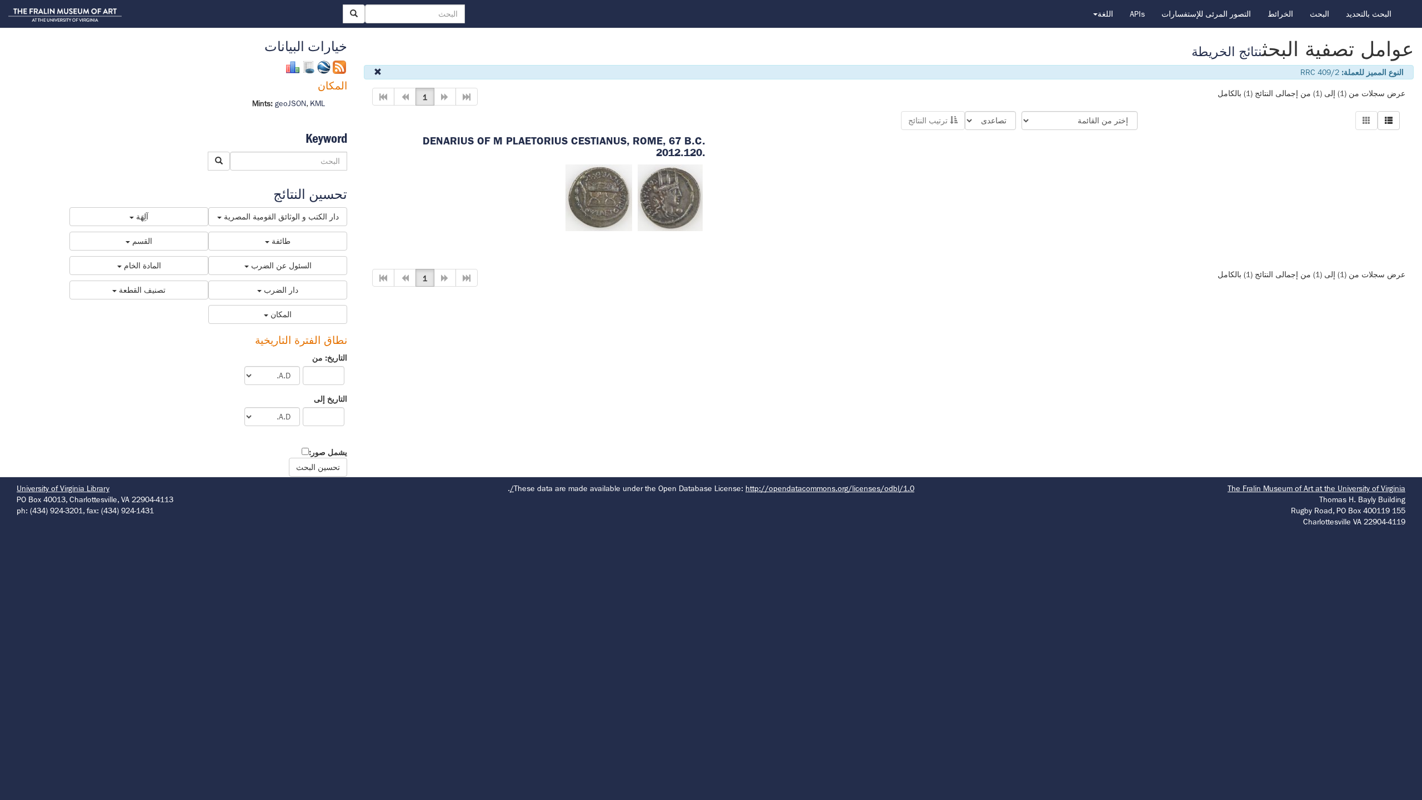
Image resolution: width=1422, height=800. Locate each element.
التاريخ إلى (330, 399)
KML (317, 103)
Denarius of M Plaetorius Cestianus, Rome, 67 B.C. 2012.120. (564, 146)
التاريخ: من (329, 358)
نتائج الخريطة (1226, 51)
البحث (1319, 14)
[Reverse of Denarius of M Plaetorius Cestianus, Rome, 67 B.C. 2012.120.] (598, 197)
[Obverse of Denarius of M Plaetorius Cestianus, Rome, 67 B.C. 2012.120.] (670, 197)
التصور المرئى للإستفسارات (1206, 14)
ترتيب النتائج (929, 121)
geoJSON (290, 103)
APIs (1137, 14)
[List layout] (1389, 120)
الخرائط (1280, 14)
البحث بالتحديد (1368, 14)
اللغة (1105, 14)
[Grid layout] (1366, 120)
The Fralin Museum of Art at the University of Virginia (1316, 488)
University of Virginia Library (63, 488)
